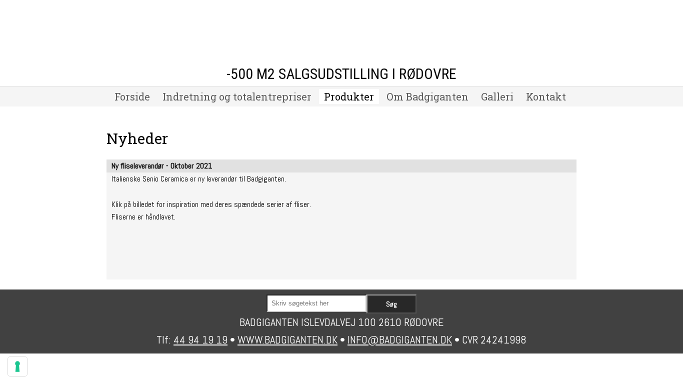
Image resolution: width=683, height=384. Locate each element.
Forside (132, 96)
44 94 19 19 (201, 339)
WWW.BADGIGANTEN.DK (288, 339)
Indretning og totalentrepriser (237, 96)
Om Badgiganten (427, 96)
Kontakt (546, 96)
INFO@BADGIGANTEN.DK (400, 339)
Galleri (497, 96)
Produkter (349, 96)
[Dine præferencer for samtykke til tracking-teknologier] (17, 366)
